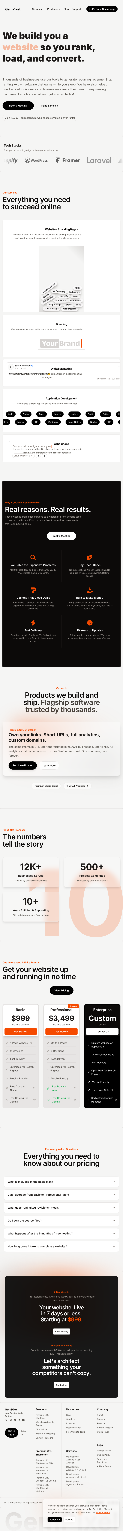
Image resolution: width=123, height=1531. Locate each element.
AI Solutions (41, 1429)
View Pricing (61, 990)
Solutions (70, 1419)
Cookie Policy (103, 1455)
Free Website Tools (75, 1431)
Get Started (20, 1031)
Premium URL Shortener (38, 746)
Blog (66, 9)
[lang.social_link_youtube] (23, 1420)
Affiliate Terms (104, 1466)
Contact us (61, 1385)
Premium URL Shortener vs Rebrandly (42, 1470)
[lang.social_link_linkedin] (19, 1420)
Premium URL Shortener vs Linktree (42, 1488)
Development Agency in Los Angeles (73, 1459)
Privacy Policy (104, 1450)
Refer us (23, 1432)
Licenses (70, 1423)
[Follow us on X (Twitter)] (6, 1420)
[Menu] (119, 367)
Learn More (49, 765)
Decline (69, 1519)
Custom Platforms (44, 1438)
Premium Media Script (46, 786)
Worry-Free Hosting (45, 1433)
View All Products (75, 786)
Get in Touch (103, 1431)
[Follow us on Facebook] (14, 1420)
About (100, 1415)
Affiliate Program (105, 1427)
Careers (101, 1419)
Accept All (54, 1519)
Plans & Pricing (49, 105)
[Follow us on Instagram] (10, 1420)
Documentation (73, 1427)
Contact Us (102, 1031)
